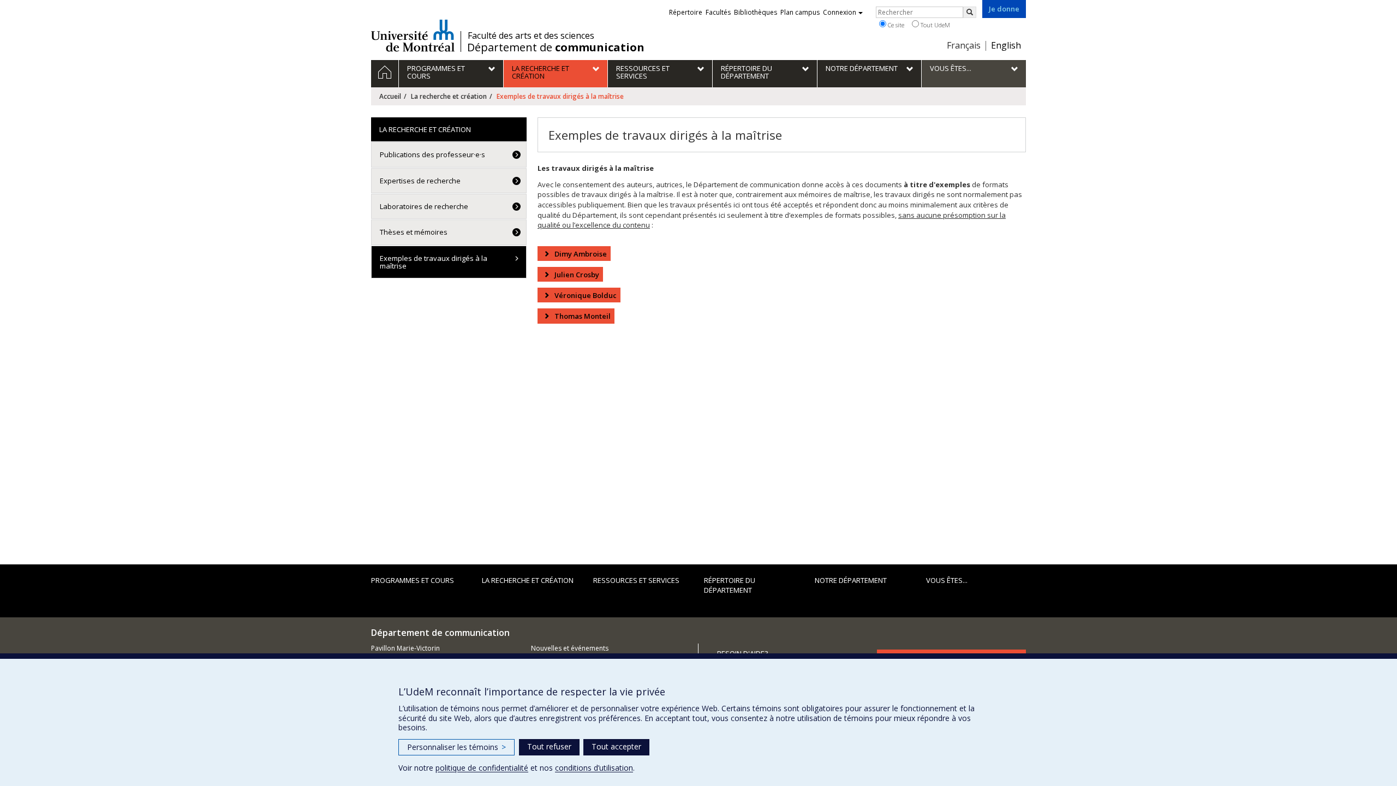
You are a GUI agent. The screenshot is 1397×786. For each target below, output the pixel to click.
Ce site (895, 25)
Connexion (839, 12)
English (1006, 45)
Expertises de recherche (420, 181)
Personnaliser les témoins (456, 747)
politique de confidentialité (481, 768)
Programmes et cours (412, 580)
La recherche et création (449, 96)
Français (964, 45)
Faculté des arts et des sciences (531, 35)
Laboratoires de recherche (424, 206)
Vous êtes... (947, 580)
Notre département (851, 580)
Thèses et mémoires (413, 232)
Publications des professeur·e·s (432, 154)
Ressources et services (636, 580)
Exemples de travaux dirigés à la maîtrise (433, 262)
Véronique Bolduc (585, 295)
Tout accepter (616, 746)
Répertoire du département (729, 585)
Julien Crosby (576, 274)
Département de (555, 47)
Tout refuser (549, 746)
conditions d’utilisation (594, 768)
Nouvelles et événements (569, 648)
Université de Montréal (413, 35)
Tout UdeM (934, 25)
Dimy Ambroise (580, 254)
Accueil (390, 96)
